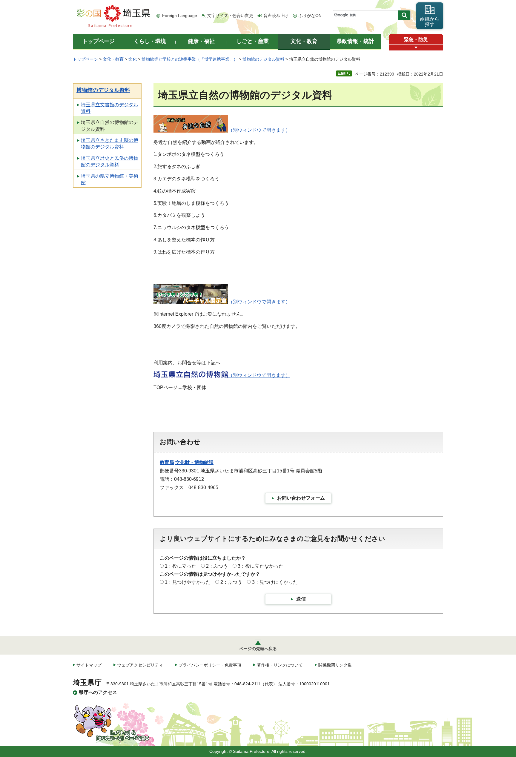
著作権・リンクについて (280, 665)
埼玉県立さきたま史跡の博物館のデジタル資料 (109, 143)
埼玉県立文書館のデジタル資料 (109, 108)
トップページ (85, 59)
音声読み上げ (275, 15)
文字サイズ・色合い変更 (230, 15)
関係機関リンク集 (335, 665)
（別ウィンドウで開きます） (259, 130)
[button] (416, 47)
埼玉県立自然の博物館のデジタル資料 (109, 125)
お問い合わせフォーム (301, 497)
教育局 (167, 462)
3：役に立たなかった (260, 566)
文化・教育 (113, 59)
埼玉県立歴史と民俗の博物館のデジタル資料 (109, 161)
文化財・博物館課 (194, 462)
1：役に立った (180, 566)
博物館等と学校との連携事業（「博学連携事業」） (190, 59)
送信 (301, 598)
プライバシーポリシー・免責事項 (210, 665)
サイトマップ (89, 665)
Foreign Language (179, 15)
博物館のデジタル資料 (263, 59)
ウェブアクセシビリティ (140, 665)
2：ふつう (217, 566)
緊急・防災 (416, 39)
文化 (132, 59)
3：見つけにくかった (275, 582)
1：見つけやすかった (188, 582)
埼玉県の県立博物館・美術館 (109, 179)
